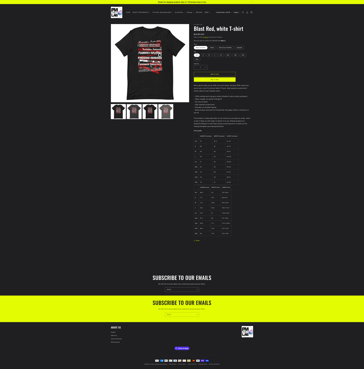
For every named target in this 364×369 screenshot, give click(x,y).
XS (197, 55)
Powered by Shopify (162, 364)
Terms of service (192, 364)
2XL (228, 55)
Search (113, 332)
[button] (141, 12)
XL (221, 55)
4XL (243, 55)
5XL (197, 59)
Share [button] (198, 240)
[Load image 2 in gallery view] (134, 111)
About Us (114, 335)
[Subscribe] (197, 289)
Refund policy (115, 342)
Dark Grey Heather (225, 47)
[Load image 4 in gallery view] (165, 111)
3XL (235, 55)
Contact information (214, 364)
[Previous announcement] (111, 2)
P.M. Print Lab (152, 364)
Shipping (205, 37)
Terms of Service (116, 339)
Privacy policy (182, 364)
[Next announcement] (252, 2)
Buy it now (215, 79)
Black (212, 47)
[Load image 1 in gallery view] (118, 111)
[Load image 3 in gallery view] (150, 111)
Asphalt (239, 47)
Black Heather (201, 47)
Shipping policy (202, 364)
